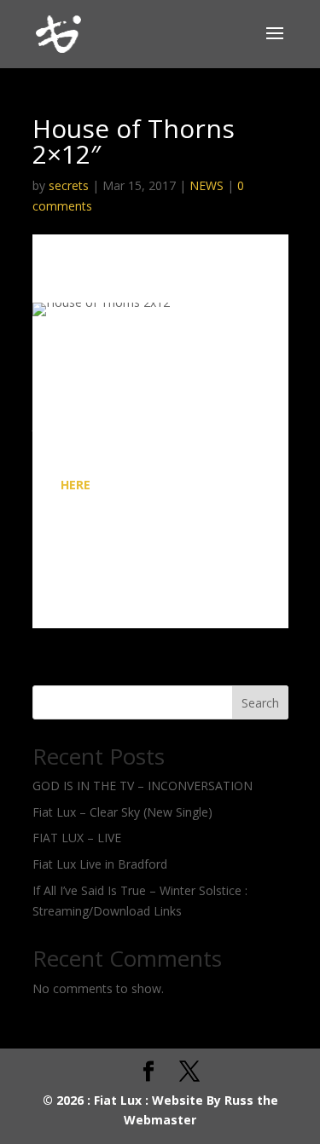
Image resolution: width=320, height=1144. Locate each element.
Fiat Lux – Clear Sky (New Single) (122, 812)
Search (260, 703)
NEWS (206, 185)
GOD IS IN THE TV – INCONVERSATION (142, 785)
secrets (69, 185)
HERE (75, 485)
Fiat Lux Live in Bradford (99, 864)
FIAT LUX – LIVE (76, 837)
